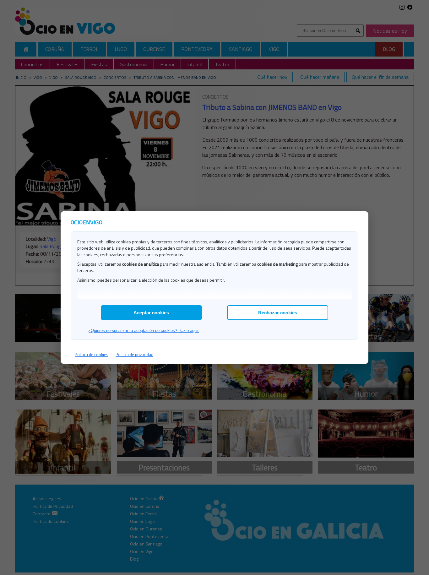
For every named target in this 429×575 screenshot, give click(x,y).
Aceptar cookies (151, 312)
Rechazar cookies (277, 312)
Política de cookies (91, 354)
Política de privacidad (134, 354)
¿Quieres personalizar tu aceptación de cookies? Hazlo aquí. (143, 330)
